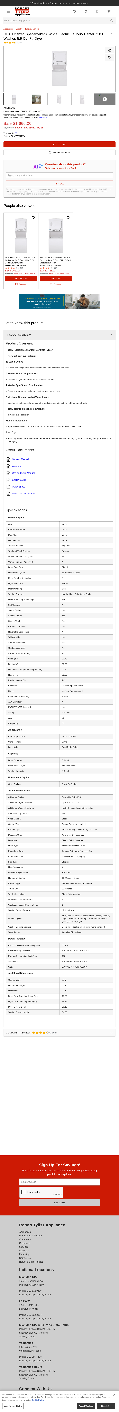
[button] (8, 11)
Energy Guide (19, 480)
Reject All (105, 1406)
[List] (74, 11)
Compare (22, 284)
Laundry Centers (32, 29)
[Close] (114, 1395)
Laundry (19, 29)
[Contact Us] (97, 11)
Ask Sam (59, 183)
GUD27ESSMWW (18, 136)
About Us (24, 1250)
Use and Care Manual (23, 473)
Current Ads (25, 1239)
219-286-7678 (34, 1357)
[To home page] (22, 11)
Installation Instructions (24, 493)
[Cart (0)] (109, 11)
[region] (59, 1401)
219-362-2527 (34, 1315)
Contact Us (25, 1258)
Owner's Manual (20, 459)
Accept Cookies (86, 1406)
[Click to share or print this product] (109, 50)
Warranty (16, 466)
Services (23, 1247)
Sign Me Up (59, 1202)
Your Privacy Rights (13, 1406)
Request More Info (61, 152)
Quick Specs (18, 486)
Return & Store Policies (31, 1262)
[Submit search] (112, 20)
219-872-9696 (34, 1291)
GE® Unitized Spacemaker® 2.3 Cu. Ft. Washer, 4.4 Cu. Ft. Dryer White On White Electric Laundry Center (21, 260)
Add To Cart (59, 144)
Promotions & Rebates (30, 1235)
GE (16, 133)
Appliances (8, 29)
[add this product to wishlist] (109, 57)
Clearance (24, 1243)
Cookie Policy (37, 1400)
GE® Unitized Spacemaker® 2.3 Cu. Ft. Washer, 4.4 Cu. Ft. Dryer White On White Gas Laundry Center (56, 260)
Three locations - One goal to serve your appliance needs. (60, 3)
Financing (24, 1254)
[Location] (85, 11)
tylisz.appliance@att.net (38, 1294)
